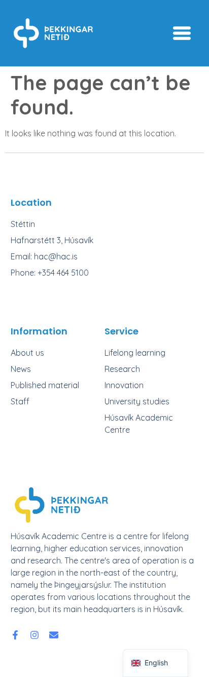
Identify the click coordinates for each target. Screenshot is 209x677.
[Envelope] (53, 635)
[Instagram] (34, 635)
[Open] (182, 33)
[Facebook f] (15, 635)
